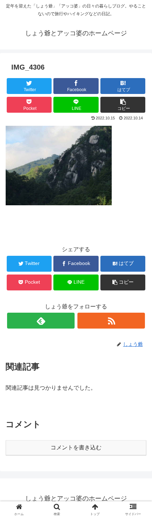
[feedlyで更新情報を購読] (41, 321)
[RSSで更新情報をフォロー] (111, 321)
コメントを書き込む (76, 447)
